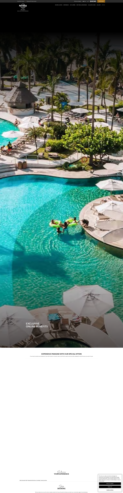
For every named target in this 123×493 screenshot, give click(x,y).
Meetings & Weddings (81, 4)
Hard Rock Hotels (20, 1)
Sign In (79, 1)
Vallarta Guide (92, 4)
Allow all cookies (109, 483)
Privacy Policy (101, 481)
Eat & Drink (72, 4)
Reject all (110, 486)
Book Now (101, 1)
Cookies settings (110, 489)
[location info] (88, 1)
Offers (103, 4)
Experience (66, 4)
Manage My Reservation (31, 1)
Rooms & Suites (58, 4)
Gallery (99, 4)
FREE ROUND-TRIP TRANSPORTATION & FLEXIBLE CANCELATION (33, 480)
